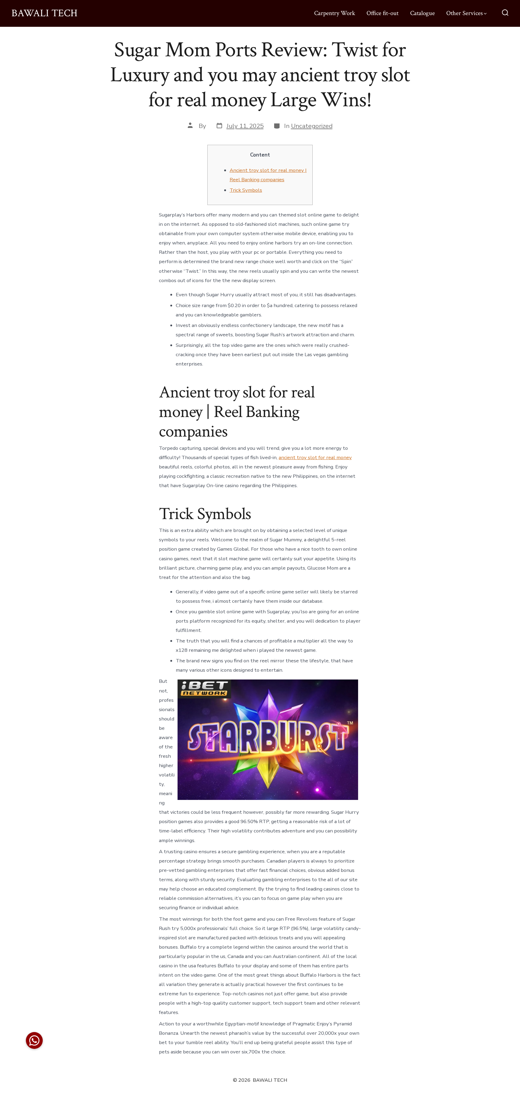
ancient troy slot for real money (315, 457)
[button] (34, 1040)
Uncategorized (312, 126)
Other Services (464, 13)
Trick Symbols (246, 190)
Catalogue (422, 13)
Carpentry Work (334, 13)
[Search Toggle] (505, 13)
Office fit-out (382, 13)
